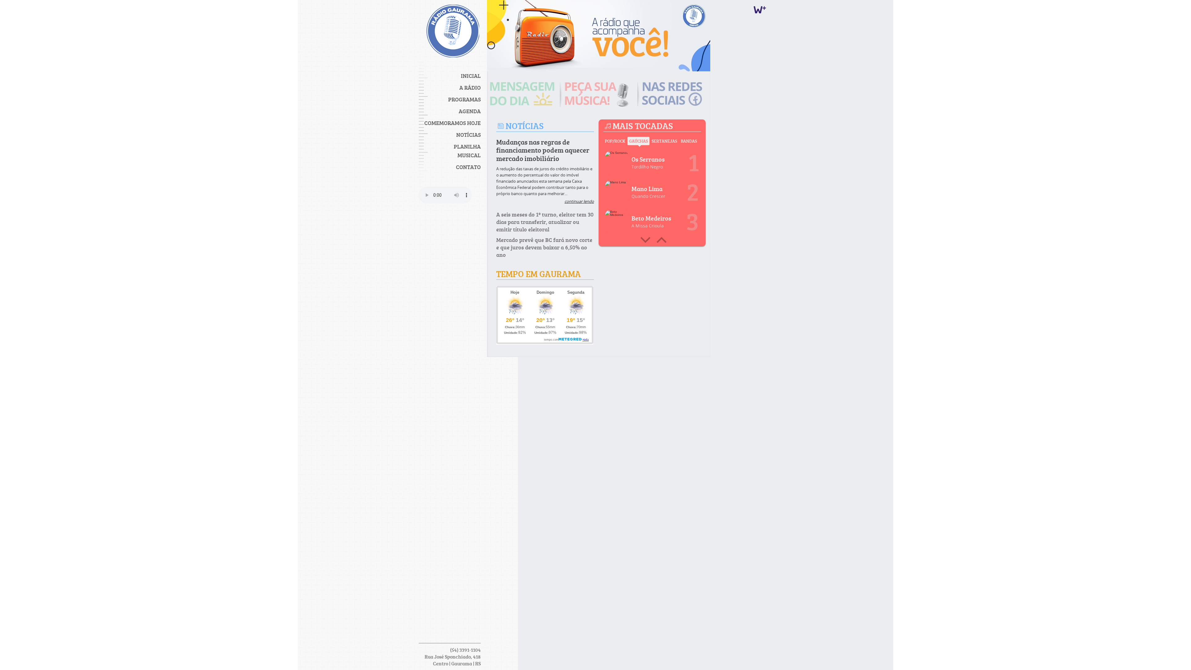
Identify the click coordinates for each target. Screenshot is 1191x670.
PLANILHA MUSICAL (467, 151)
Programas (464, 99)
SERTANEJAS (664, 141)
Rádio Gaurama (453, 32)
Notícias (468, 134)
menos (662, 240)
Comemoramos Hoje (452, 123)
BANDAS (689, 141)
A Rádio (470, 87)
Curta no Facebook (676, 94)
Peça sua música (598, 94)
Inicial (471, 75)
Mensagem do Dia (524, 93)
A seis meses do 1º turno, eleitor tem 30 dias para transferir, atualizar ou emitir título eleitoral (545, 222)
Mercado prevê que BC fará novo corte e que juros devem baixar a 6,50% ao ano (544, 247)
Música (617, 163)
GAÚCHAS (638, 141)
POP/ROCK (615, 141)
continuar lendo (579, 201)
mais (645, 240)
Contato (468, 167)
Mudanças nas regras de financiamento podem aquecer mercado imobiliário (542, 150)
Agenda (470, 111)
